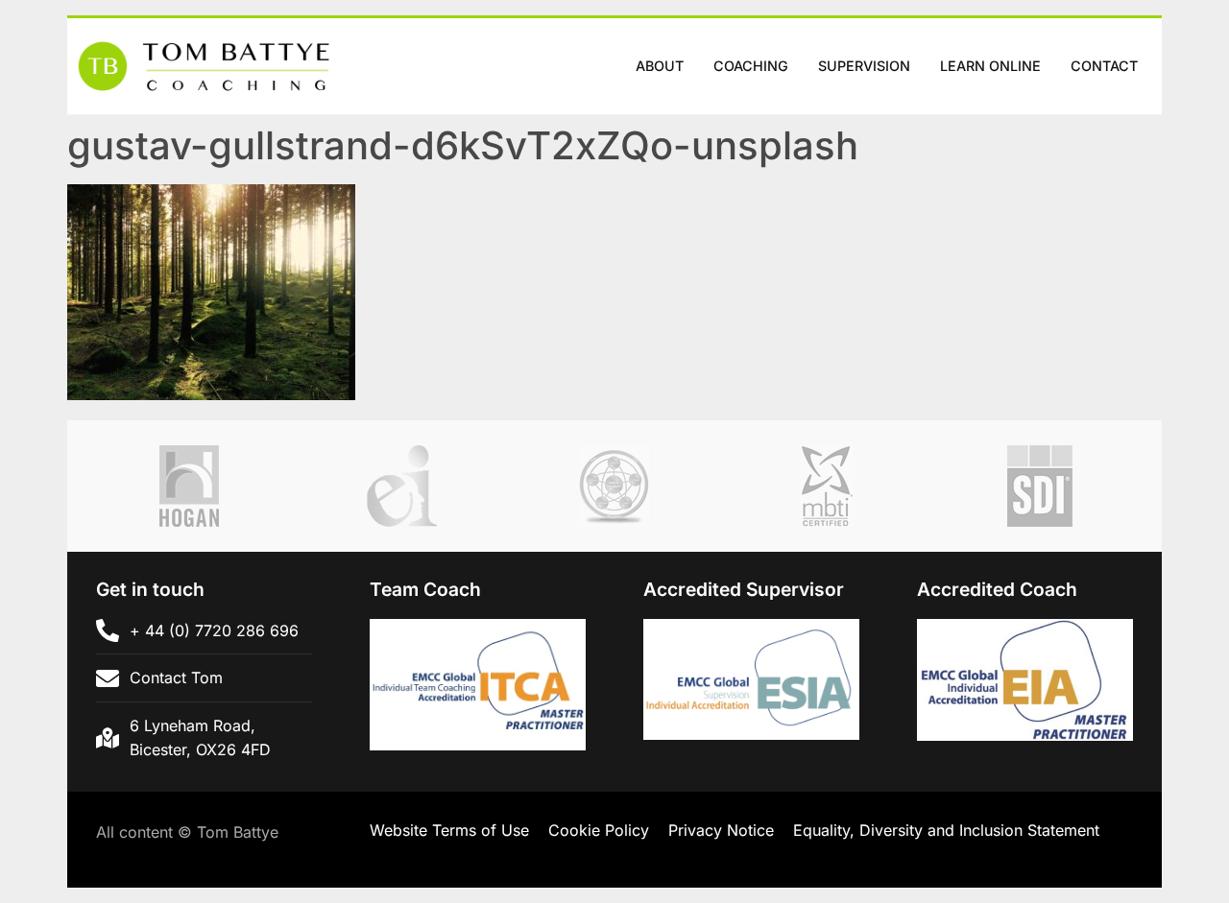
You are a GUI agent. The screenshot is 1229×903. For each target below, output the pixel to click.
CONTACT (1104, 66)
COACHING (750, 66)
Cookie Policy (598, 830)
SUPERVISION (864, 66)
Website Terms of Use (449, 830)
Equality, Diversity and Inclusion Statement (946, 830)
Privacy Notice (721, 830)
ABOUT (660, 66)
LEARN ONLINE (990, 66)
